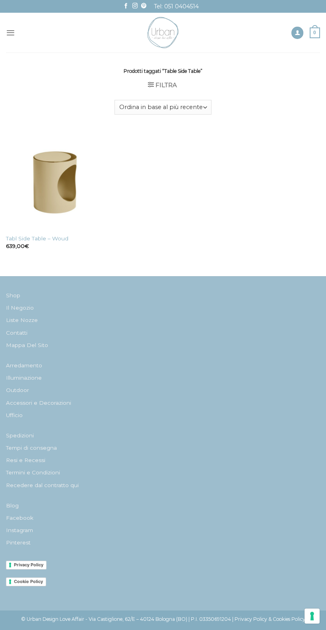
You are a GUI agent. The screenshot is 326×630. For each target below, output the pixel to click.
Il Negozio (20, 307)
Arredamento (24, 365)
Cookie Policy (28, 581)
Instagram (19, 530)
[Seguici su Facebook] (126, 6)
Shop (13, 295)
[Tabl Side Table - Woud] (55, 180)
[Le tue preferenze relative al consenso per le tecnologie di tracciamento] (312, 616)
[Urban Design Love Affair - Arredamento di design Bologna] (163, 33)
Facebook (19, 518)
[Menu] (10, 32)
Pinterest (18, 542)
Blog (12, 505)
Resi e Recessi (25, 460)
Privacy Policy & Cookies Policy (270, 619)
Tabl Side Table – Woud (37, 238)
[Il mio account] (297, 33)
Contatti (16, 333)
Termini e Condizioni (33, 472)
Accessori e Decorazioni (38, 403)
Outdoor (17, 390)
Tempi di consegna (31, 448)
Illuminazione (24, 377)
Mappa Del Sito (27, 345)
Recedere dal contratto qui (42, 485)
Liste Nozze (22, 320)
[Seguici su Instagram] (135, 6)
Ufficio (14, 415)
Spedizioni (20, 435)
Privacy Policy (28, 565)
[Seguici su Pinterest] (144, 6)
